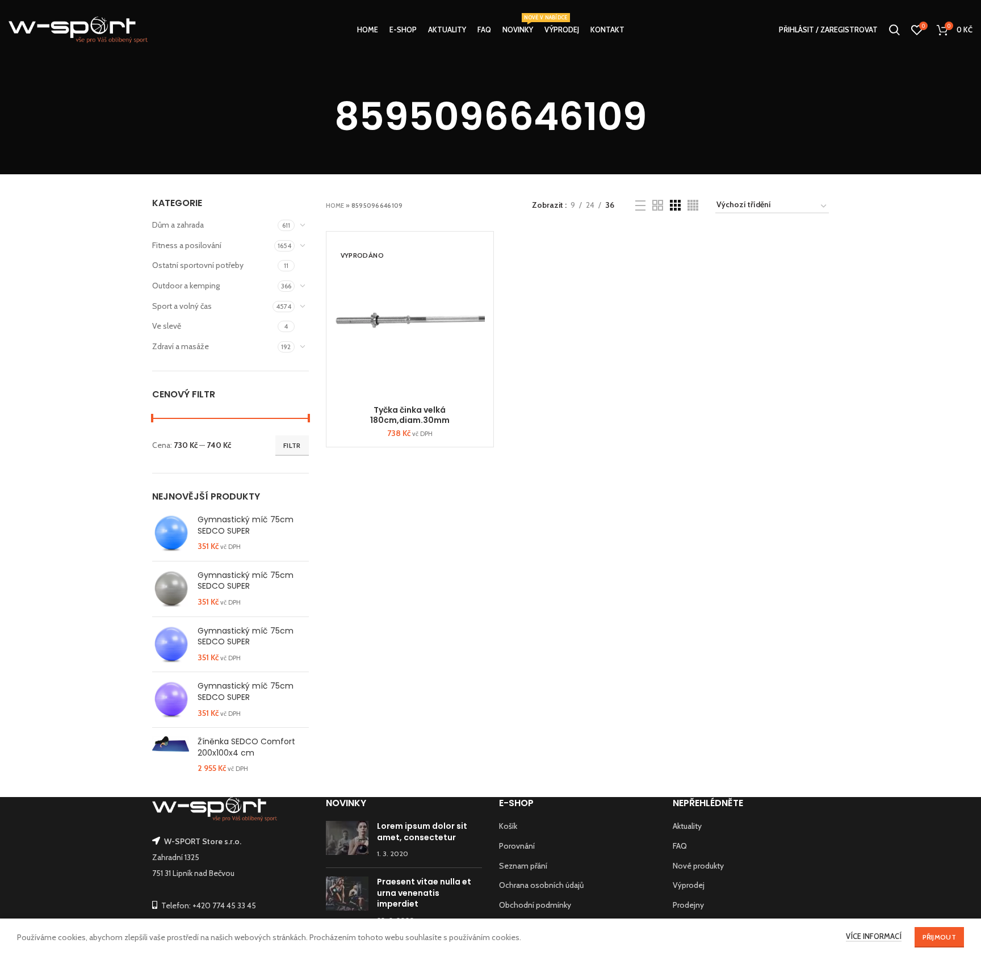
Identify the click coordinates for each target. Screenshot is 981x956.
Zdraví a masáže (180, 346)
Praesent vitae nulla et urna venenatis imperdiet (424, 892)
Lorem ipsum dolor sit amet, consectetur (422, 831)
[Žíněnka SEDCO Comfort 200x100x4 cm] (170, 755)
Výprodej (689, 885)
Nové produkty (698, 866)
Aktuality (687, 826)
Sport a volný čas (182, 306)
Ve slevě (166, 326)
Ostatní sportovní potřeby (198, 265)
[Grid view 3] (675, 205)
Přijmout (939, 937)
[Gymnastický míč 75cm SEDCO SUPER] (170, 533)
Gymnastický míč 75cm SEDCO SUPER (246, 525)
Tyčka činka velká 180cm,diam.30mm (410, 415)
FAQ (680, 846)
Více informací (874, 936)
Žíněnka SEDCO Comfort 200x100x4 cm (246, 747)
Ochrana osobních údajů (541, 885)
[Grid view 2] (657, 205)
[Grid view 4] (692, 205)
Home (335, 205)
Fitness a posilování (186, 245)
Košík (508, 826)
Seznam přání (523, 866)
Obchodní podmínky (535, 905)
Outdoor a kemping (186, 285)
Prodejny (688, 905)
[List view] (640, 205)
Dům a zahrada (178, 225)
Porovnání (517, 846)
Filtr (292, 445)
